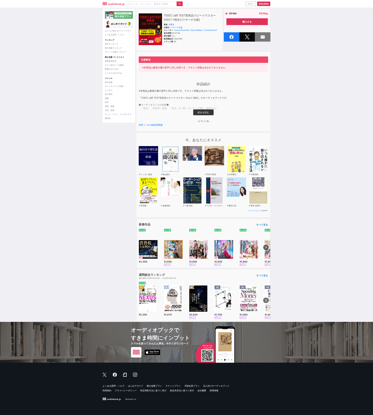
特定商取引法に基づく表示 (153, 390)
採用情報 (214, 390)
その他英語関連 (154, 124)
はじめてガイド (135, 385)
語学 (107, 102)
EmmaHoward (210, 30)
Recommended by (254, 210)
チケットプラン (173, 385)
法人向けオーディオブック (216, 385)
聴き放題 (108, 82)
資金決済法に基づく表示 (182, 390)
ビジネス (108, 90)
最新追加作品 (110, 61)
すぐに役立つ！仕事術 (114, 65)
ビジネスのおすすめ (113, 73)
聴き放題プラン (154, 385)
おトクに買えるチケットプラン (118, 31)
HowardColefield (181, 30)
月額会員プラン (192, 385)
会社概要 (201, 390)
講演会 (108, 118)
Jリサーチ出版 (176, 27)
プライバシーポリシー (126, 390)
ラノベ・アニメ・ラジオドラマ (118, 114)
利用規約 (107, 390)
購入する (247, 21)
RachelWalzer (197, 30)
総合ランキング (111, 44)
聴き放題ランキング (113, 48)
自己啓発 (108, 94)
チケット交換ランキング (115, 52)
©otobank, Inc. (131, 399)
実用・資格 (109, 106)
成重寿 (171, 24)
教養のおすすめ (111, 69)
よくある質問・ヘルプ (114, 34)
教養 (107, 98)
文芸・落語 (109, 110)
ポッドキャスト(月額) (114, 86)
